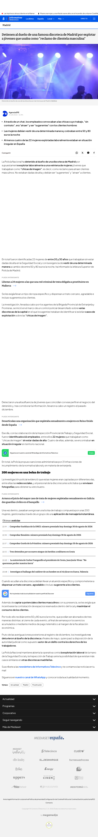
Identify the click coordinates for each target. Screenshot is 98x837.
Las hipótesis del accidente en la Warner (19, 14)
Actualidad (15, 685)
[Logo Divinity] (19, 760)
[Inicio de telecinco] (3, 18)
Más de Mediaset (12, 726)
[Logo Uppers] (18, 778)
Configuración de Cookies (53, 799)
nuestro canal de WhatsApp (30, 677)
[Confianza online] (49, 827)
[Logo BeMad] (79, 769)
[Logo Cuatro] (79, 751)
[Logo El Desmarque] (49, 760)
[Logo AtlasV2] (18, 787)
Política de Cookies (70, 799)
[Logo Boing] (18, 769)
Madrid (6, 25)
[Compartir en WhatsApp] (77, 153)
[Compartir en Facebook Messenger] (88, 153)
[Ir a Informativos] (15, 18)
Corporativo (9, 713)
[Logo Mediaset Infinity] (19, 751)
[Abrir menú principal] (94, 18)
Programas (8, 705)
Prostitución (37, 685)
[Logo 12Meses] (79, 778)
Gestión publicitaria (84, 799)
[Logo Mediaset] (49, 739)
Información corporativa (20, 799)
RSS (93, 799)
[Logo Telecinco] (49, 751)
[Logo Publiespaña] (49, 787)
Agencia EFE (14, 112)
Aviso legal (7, 799)
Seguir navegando (12, 719)
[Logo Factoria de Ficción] (79, 760)
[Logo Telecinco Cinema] (49, 777)
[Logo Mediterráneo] (79, 787)
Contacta (49, 803)
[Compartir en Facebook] (94, 153)
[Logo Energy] (49, 769)
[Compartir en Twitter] (82, 153)
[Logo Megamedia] (50, 815)
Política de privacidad (36, 799)
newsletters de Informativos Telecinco (40, 666)
